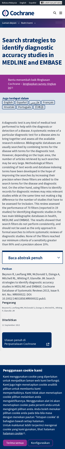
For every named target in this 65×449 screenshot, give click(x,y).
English (23, 2)
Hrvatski (9, 107)
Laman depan (9, 22)
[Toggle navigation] (60, 12)
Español (32, 2)
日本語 (39, 107)
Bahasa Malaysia (9, 2)
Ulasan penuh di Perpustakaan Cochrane (20, 342)
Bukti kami (27, 22)
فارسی (35, 102)
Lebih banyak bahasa (53, 2)
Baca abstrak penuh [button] (25, 257)
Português (24, 107)
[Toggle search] (54, 12)
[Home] (19, 13)
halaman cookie (13, 433)
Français (48, 102)
